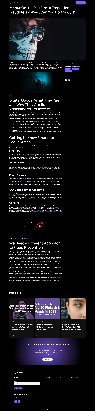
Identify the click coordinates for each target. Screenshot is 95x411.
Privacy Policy (74, 380)
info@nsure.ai (17, 397)
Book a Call (80, 2)
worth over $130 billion (28, 205)
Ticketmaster (23, 181)
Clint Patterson (17, 95)
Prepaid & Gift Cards (50, 380)
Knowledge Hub (74, 375)
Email (16, 381)
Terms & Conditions (75, 377)
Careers (60, 377)
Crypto (47, 375)
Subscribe (18, 388)
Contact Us (61, 380)
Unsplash (25, 95)
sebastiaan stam (18, 238)
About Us (61, 375)
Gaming (48, 377)
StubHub (30, 181)
